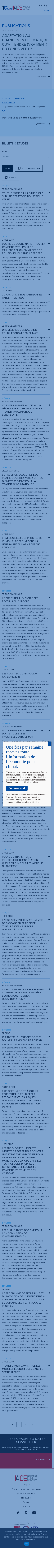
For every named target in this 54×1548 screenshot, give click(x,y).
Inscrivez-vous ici (17, 788)
